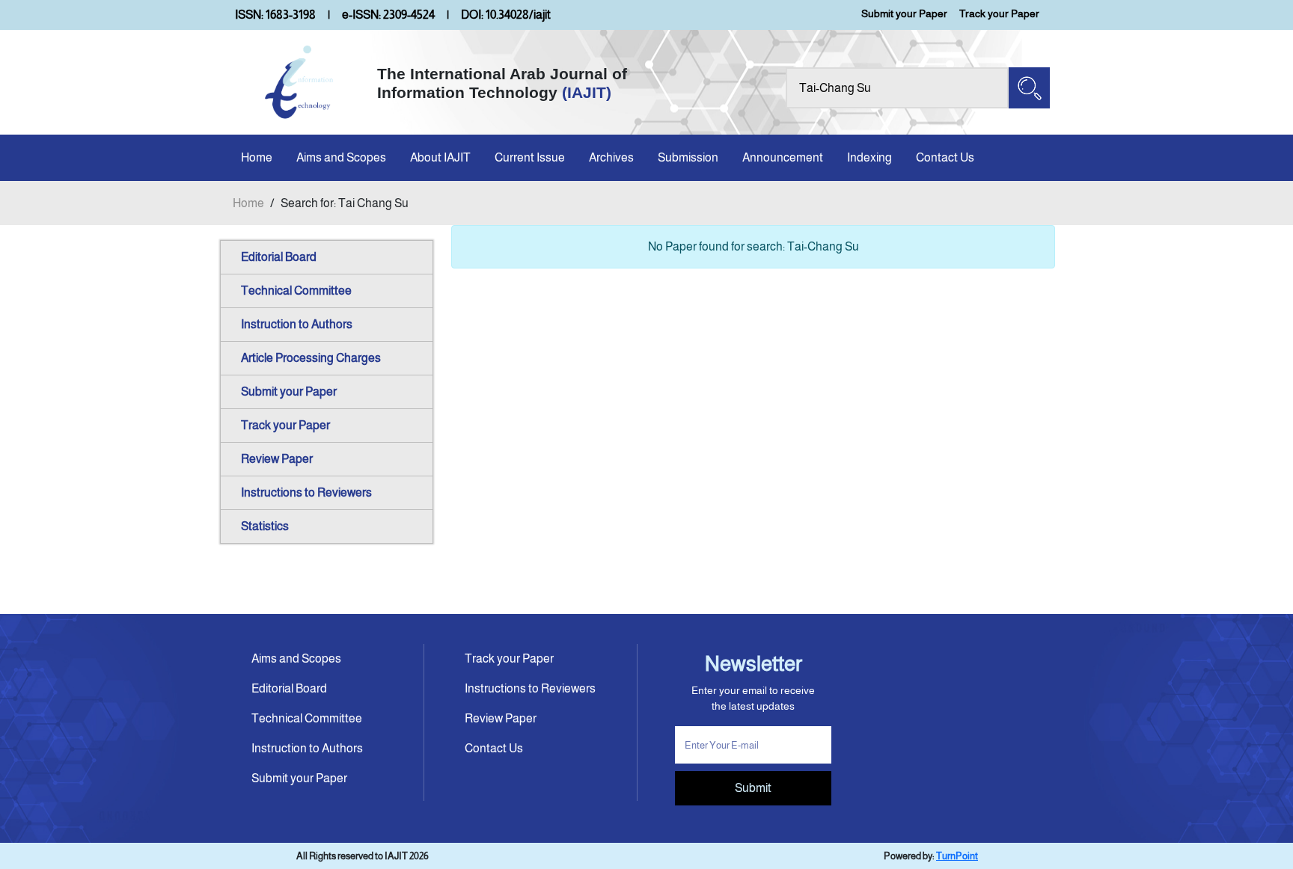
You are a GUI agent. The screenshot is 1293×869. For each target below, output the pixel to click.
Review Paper (277, 458)
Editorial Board (279, 257)
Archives (611, 157)
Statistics (265, 526)
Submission (688, 157)
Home (256, 157)
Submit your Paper (904, 13)
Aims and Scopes (341, 157)
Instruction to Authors (296, 324)
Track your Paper (999, 13)
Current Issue (530, 157)
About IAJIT (440, 157)
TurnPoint (957, 856)
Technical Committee (296, 290)
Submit (753, 788)
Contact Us (945, 157)
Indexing (869, 157)
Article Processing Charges (311, 357)
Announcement (782, 157)
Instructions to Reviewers (306, 492)
